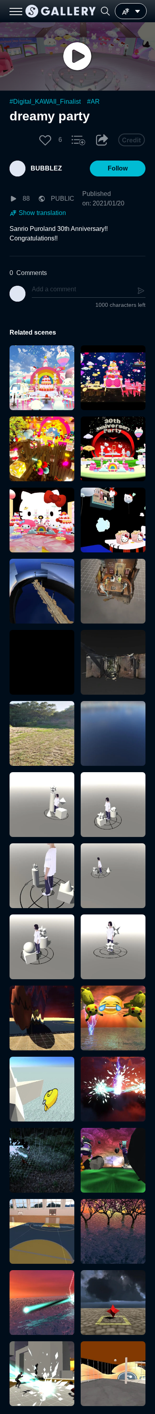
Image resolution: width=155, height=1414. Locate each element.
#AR (93, 101)
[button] (105, 11)
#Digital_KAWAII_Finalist (45, 101)
